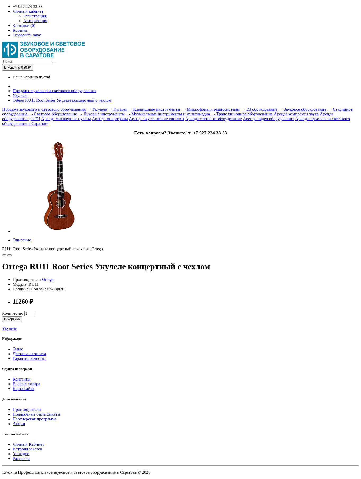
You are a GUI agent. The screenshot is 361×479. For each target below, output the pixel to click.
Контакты (21, 379)
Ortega (47, 279)
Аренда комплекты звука (296, 114)
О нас (18, 349)
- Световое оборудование (52, 114)
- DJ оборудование (259, 109)
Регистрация (34, 16)
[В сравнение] (9, 255)
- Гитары (117, 109)
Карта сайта (23, 388)
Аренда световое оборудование (213, 118)
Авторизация (35, 20)
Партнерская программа (34, 419)
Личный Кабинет (28, 444)
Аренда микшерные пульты (66, 118)
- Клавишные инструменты (154, 109)
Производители (27, 409)
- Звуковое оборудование (302, 109)
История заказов (27, 449)
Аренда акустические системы (156, 118)
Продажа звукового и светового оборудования (54, 90)
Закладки (21, 454)
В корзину (12, 319)
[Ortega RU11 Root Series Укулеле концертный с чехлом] (59, 231)
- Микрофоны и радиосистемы (210, 109)
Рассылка (21, 458)
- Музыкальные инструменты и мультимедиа (168, 114)
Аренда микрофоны (110, 118)
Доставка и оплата (29, 353)
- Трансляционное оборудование (242, 114)
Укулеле (20, 95)
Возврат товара (26, 384)
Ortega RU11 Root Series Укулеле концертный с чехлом (62, 100)
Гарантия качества (29, 358)
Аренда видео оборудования (268, 118)
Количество (12, 313)
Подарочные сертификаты (36, 414)
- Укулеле (97, 109)
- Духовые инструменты (101, 114)
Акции (19, 423)
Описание (22, 240)
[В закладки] (4, 255)
